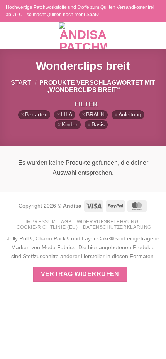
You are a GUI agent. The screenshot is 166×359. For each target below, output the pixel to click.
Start (21, 82)
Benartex (36, 114)
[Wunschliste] (130, 35)
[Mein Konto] (143, 35)
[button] (10, 35)
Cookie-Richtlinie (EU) (47, 227)
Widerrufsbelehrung (108, 222)
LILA (66, 114)
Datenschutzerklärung (117, 227)
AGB (66, 222)
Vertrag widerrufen (80, 274)
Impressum (40, 222)
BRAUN (95, 114)
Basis (98, 124)
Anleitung (130, 114)
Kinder (70, 124)
